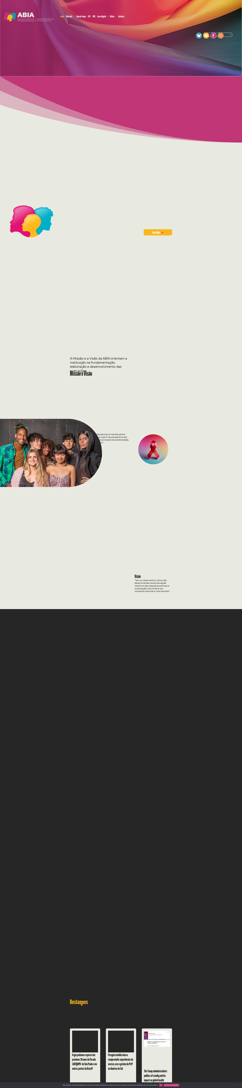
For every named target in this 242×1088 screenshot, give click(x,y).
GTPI (89, 16)
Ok (161, 1085)
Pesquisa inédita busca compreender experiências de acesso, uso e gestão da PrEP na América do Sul (120, 1061)
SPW (94, 16)
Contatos (121, 16)
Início (62, 16)
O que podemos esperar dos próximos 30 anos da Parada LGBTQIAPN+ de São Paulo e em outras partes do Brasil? (84, 1061)
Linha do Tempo (81, 16)
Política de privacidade (171, 1085)
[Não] (240, 1085)
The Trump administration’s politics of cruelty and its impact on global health (155, 1075)
